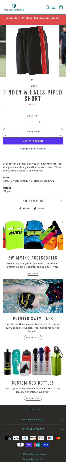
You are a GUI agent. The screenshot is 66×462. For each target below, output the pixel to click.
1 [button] (32, 80)
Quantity (33, 116)
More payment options (33, 148)
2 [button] (35, 80)
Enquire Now (33, 337)
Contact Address (33, 429)
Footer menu (33, 409)
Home (32, 85)
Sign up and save (33, 419)
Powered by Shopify (33, 459)
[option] (33, 18)
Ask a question (33, 201)
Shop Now (33, 273)
